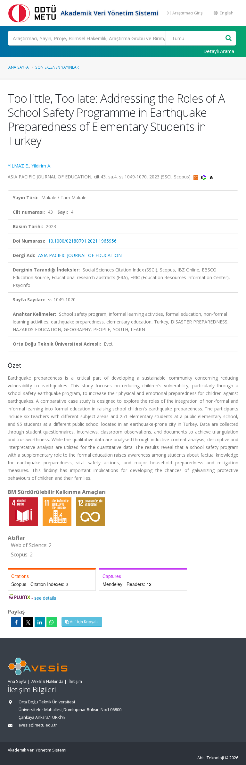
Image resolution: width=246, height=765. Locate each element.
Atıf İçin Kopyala (84, 621)
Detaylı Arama (218, 51)
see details (45, 598)
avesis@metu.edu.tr (38, 725)
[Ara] (228, 38)
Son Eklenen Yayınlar (57, 67)
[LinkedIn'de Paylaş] (40, 622)
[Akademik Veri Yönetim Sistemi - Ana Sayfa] (33, 13)
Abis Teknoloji (210, 758)
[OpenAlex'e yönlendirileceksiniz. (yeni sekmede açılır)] (211, 177)
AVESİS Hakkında (47, 681)
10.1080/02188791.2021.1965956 (82, 241)
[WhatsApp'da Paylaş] (51, 622)
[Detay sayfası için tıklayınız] (24, 511)
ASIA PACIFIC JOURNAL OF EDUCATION (80, 255)
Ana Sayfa (18, 67)
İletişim (75, 681)
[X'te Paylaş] (28, 622)
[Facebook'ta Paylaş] (16, 622)
